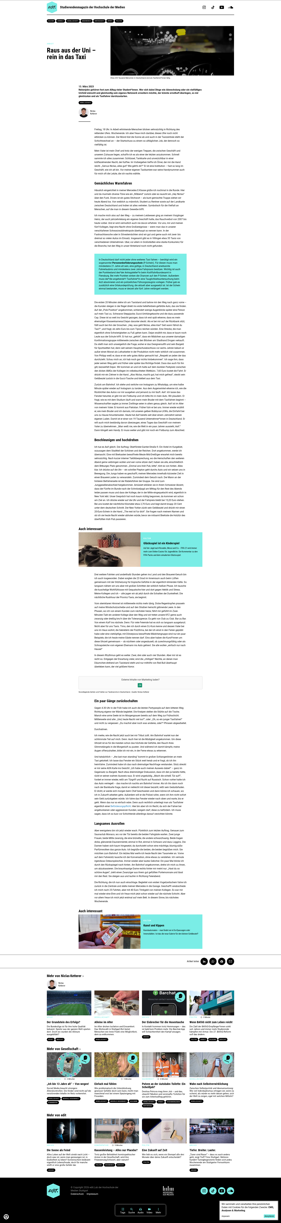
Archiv (146, 1037)
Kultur (51, 21)
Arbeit (203, 1039)
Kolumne (133, 1101)
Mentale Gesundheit (71, 1098)
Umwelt (61, 21)
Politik (119, 21)
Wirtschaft (99, 21)
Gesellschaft (72, 21)
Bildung (213, 1039)
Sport (110, 21)
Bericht (60, 1039)
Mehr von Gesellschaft (62, 1049)
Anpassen (226, 1216)
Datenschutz (77, 1194)
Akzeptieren (269, 1216)
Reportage (147, 1106)
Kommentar (53, 1102)
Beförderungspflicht (120, 806)
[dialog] (249, 1210)
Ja (140, 685)
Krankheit (109, 1165)
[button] (50, 1003)
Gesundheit (86, 21)
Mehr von (64, 976)
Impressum (92, 1194)
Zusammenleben (173, 1102)
